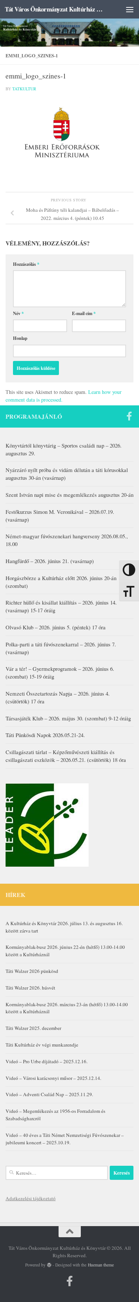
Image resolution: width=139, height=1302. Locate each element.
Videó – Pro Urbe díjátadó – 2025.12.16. (46, 1061)
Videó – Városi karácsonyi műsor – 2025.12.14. (53, 1078)
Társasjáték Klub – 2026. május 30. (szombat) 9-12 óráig (68, 718)
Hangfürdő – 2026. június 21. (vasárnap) (50, 561)
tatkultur (24, 88)
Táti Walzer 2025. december (33, 1028)
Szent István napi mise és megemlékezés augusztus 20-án (69, 494)
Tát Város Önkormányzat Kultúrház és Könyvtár (55, 9)
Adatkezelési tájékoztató (31, 1198)
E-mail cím (84, 313)
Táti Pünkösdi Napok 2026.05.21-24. (45, 735)
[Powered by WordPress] (49, 1265)
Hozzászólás (26, 264)
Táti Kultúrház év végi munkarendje (42, 1044)
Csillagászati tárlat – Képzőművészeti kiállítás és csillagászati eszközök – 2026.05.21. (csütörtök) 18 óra (66, 755)
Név (18, 313)
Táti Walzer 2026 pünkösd (32, 971)
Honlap (20, 338)
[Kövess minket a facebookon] (129, 416)
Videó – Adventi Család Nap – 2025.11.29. (49, 1094)
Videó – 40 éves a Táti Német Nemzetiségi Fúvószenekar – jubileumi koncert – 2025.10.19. (65, 1139)
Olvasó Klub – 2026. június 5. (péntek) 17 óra (56, 627)
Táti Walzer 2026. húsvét (30, 987)
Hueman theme (101, 1265)
